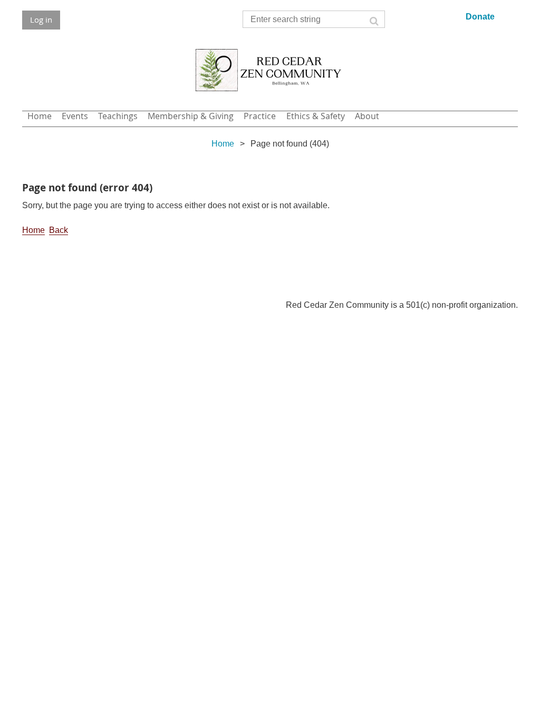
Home (222, 143)
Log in (41, 19)
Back (58, 230)
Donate (480, 16)
